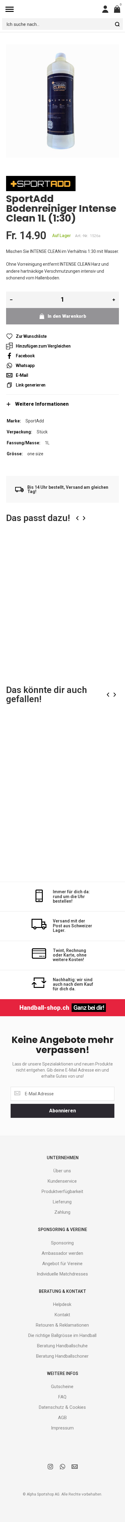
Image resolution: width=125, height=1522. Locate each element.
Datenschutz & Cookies (62, 1407)
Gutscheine (62, 1386)
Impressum (62, 1428)
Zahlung (62, 1212)
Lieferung (62, 1202)
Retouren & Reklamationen (62, 1325)
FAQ (62, 1397)
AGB (62, 1417)
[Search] (117, 24)
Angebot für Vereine (62, 1263)
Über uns (62, 1171)
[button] (109, 550)
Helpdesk (62, 1304)
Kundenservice (62, 1181)
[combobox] (62, 24)
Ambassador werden (62, 1253)
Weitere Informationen (42, 404)
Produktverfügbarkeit (62, 1191)
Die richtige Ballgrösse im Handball (62, 1335)
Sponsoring (62, 1243)
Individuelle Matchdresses (62, 1274)
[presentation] (77, 518)
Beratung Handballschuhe (62, 1346)
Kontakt (62, 1314)
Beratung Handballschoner (62, 1356)
